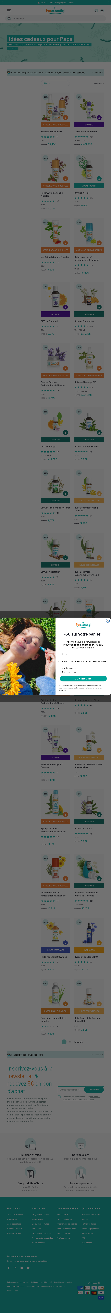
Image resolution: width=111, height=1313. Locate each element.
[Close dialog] (108, 620)
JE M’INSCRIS (83, 678)
